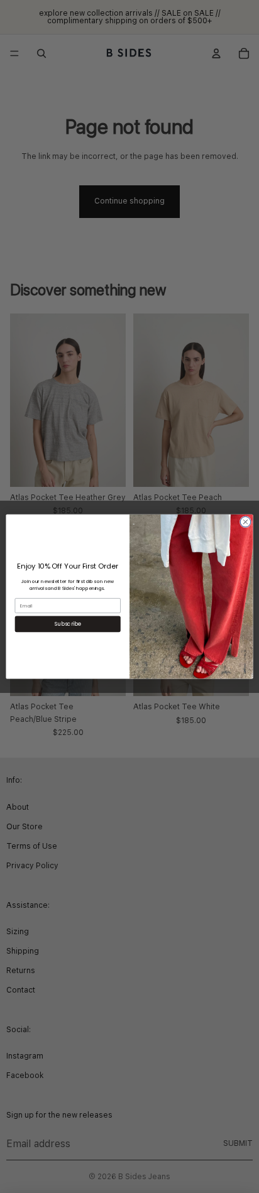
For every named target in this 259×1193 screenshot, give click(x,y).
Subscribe (68, 624)
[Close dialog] (245, 521)
